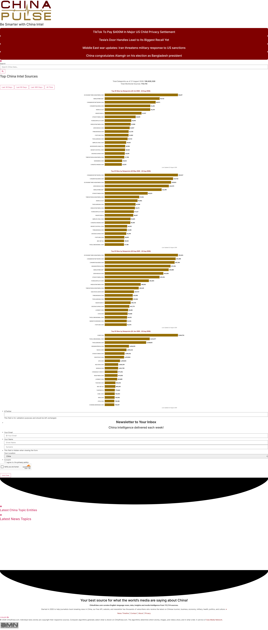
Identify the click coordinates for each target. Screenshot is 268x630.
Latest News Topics (15, 519)
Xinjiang (170, 539)
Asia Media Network (214, 620)
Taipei (217, 532)
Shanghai (196, 561)
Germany (54, 561)
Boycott (21, 532)
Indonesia (74, 561)
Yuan (163, 539)
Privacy (148, 613)
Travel (140, 531)
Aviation (179, 539)
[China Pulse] (26, 20)
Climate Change (11, 539)
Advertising (53, 545)
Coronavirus (256, 553)
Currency (240, 553)
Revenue (114, 532)
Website (181, 525)
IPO (92, 532)
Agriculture (157, 525)
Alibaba (58, 553)
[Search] (2, 71)
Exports (63, 545)
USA (195, 567)
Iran (77, 545)
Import (224, 532)
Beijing (199, 538)
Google (187, 539)
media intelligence (162, 567)
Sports (115, 545)
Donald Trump (55, 539)
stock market (175, 546)
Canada (245, 545)
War (82, 545)
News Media (11, 553)
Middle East (127, 561)
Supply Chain (129, 539)
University (154, 539)
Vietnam (50, 553)
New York (88, 525)
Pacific (169, 531)
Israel (175, 568)
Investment (94, 561)
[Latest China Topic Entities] (1, 506)
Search (2, 63)
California (219, 561)
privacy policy (22, 462)
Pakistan (156, 561)
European (39, 539)
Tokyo (195, 526)
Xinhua (136, 561)
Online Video (43, 525)
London (96, 539)
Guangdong (214, 539)
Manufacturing (11, 545)
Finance (236, 525)
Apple (262, 525)
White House (222, 525)
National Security (154, 531)
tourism (45, 561)
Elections (254, 539)
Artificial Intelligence (170, 561)
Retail (72, 546)
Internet (224, 539)
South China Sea (205, 532)
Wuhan (118, 539)
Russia (203, 525)
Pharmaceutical (94, 553)
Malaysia (185, 561)
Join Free (5, 475)
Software (44, 532)
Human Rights (69, 553)
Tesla (147, 546)
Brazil (262, 539)
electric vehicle (243, 561)
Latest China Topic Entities (18, 510)
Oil (91, 539)
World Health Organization (139, 568)
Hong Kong (128, 545)
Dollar (141, 546)
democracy (100, 567)
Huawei (98, 532)
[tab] (7, 87)
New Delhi (205, 546)
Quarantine (142, 539)
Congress (36, 561)
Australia (243, 539)
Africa (123, 532)
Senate (214, 546)
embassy (146, 561)
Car (184, 532)
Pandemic (110, 553)
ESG (43, 553)
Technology (29, 553)
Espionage (11, 532)
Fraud (189, 525)
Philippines (208, 561)
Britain (177, 531)
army (165, 525)
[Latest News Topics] (1, 515)
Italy (71, 526)
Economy (20, 560)
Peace (153, 545)
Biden (61, 531)
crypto (106, 532)
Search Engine (73, 532)
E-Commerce (107, 539)
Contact (133, 613)
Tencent (155, 553)
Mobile (107, 546)
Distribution (191, 532)
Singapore (230, 561)
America (145, 525)
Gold (5, 526)
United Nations (131, 525)
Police (123, 568)
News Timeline (123, 613)
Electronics (223, 546)
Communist (26, 539)
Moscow (78, 525)
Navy (254, 561)
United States (82, 567)
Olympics (131, 532)
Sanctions (235, 545)
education (258, 545)
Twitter (85, 531)
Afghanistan (234, 532)
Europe (64, 561)
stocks (53, 525)
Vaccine (194, 545)
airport (106, 561)
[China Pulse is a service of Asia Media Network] (9, 629)
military (32, 531)
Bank (186, 545)
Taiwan (98, 545)
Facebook (115, 561)
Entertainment (15, 525)
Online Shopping (251, 526)
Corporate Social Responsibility (108, 526)
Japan (164, 553)
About (140, 613)
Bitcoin (89, 545)
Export (258, 532)
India (173, 525)
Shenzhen (41, 546)
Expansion (63, 525)
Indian (212, 525)
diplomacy (247, 531)
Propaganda (29, 525)
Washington (28, 545)
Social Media (208, 553)
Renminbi (146, 553)
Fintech (53, 531)
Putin (82, 561)
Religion (82, 553)
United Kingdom (187, 553)
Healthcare (226, 553)
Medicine (81, 539)
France (233, 539)
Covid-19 (130, 552)
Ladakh (172, 553)
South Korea (185, 568)
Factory (68, 539)
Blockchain (113, 567)
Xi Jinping (163, 545)
